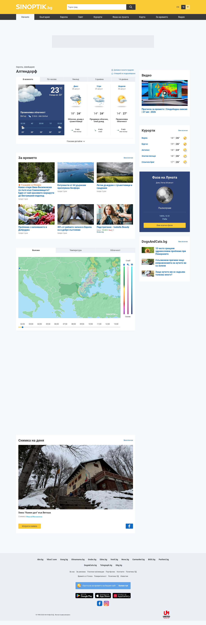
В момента (28, 79)
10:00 (90, 324)
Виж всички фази (165, 225)
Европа (64, 17)
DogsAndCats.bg (154, 242)
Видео (181, 17)
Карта (142, 17)
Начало (25, 17)
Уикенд (75, 79)
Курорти (98, 17)
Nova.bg (125, 559)
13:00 (116, 324)
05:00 (48, 324)
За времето (162, 17)
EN (178, 7)
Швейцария (29, 67)
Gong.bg (64, 559)
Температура (76, 250)
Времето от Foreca (85, 576)
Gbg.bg (119, 565)
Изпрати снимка (29, 526)
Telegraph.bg (106, 565)
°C (183, 7)
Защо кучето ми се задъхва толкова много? (170, 273)
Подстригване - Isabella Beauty (113, 227)
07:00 (65, 324)
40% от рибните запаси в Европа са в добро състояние (74, 228)
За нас (72, 572)
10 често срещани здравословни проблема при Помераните (170, 251)
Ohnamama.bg (78, 559)
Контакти (120, 572)
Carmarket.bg (138, 559)
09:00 (82, 324)
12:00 (107, 324)
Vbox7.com (52, 559)
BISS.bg (151, 559)
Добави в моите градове (124, 70)
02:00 (22, 324)
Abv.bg (40, 559)
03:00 (31, 324)
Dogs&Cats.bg (90, 565)
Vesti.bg (114, 559)
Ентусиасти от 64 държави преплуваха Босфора (71, 186)
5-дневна (99, 79)
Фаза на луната (121, 17)
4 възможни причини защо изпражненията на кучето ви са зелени (170, 263)
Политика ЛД (131, 572)
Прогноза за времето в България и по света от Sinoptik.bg (36, 7)
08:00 (73, 324)
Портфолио (110, 572)
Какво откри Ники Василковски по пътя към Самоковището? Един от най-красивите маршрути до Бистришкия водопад (36, 191)
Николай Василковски (34, 516)
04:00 (39, 324)
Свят (80, 17)
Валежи (36, 250)
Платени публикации (95, 572)
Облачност (115, 250)
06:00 (56, 324)
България (45, 17)
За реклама (81, 572)
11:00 (99, 324)
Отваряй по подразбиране (124, 74)
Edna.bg (103, 559)
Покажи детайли (74, 141)
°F (188, 7)
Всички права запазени (62, 614)
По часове (51, 79)
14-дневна (123, 79)
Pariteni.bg (164, 559)
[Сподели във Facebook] (129, 526)
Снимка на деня (31, 440)
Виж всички (128, 158)
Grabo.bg (92, 559)
